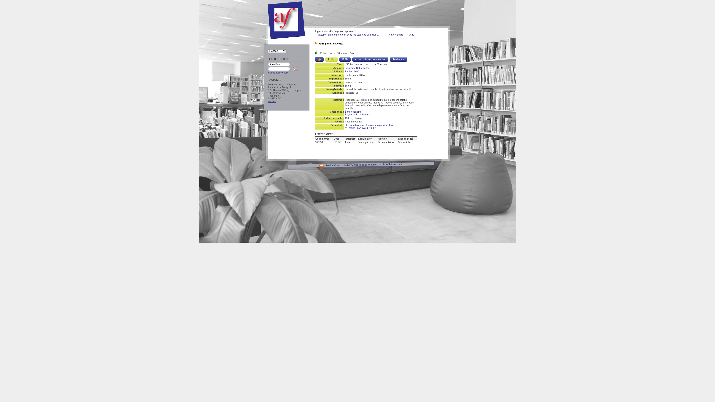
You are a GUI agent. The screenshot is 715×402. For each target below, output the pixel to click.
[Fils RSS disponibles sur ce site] (321, 165)
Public (331, 59)
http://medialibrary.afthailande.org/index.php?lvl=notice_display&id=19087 (369, 126)
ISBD (345, 59)
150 (347, 118)
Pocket (348, 71)
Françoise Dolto (353, 68)
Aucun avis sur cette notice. (370, 59)
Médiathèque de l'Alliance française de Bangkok (352, 165)
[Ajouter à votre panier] (319, 59)
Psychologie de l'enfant (357, 114)
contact (272, 101)
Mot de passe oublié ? (279, 72)
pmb (400, 164)
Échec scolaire (353, 111)
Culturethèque (388, 164)
